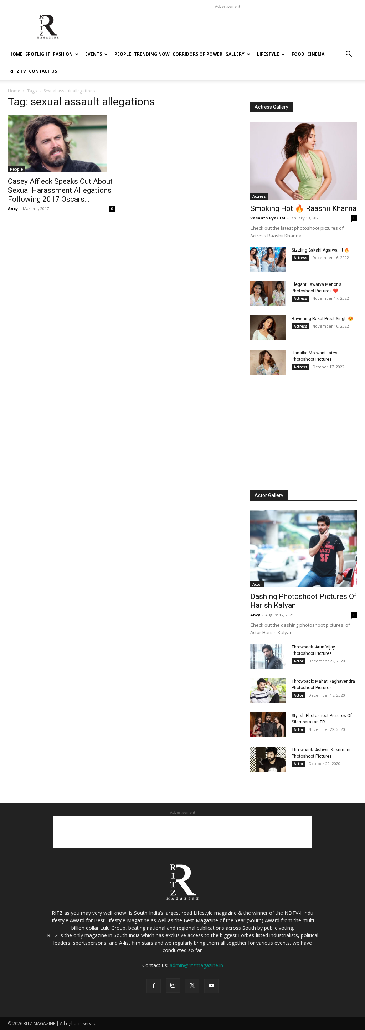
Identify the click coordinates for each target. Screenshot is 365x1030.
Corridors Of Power (197, 54)
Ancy (13, 208)
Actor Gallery (269, 495)
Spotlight (37, 54)
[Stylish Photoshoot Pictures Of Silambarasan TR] (268, 724)
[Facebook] (153, 986)
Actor (257, 584)
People (122, 54)
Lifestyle (268, 54)
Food (298, 54)
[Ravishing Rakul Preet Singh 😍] (268, 327)
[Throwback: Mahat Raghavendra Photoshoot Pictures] (268, 690)
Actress (259, 196)
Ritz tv (17, 71)
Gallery (235, 54)
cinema (315, 54)
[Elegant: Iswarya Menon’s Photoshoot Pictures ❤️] (268, 293)
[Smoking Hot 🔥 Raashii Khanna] (303, 161)
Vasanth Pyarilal (268, 218)
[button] (348, 54)
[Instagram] (173, 985)
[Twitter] (192, 986)
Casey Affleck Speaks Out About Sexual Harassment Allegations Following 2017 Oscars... (60, 190)
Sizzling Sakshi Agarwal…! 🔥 (320, 250)
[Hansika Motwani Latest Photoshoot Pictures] (268, 362)
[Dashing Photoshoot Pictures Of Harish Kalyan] (303, 549)
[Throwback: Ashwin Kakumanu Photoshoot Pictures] (268, 759)
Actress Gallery (271, 107)
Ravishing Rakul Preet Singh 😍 (322, 318)
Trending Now (152, 54)
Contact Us (43, 71)
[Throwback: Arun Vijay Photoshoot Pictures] (268, 656)
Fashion (63, 54)
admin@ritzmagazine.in (196, 965)
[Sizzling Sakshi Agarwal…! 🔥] (268, 259)
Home (15, 54)
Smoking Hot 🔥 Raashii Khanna (303, 208)
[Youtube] (211, 986)
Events (93, 54)
